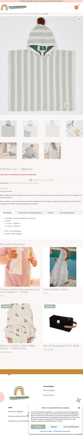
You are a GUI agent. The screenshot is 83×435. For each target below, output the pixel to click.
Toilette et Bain (28, 14)
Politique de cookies (46, 431)
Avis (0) (50, 213)
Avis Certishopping (67, 213)
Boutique (9, 14)
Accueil (2, 14)
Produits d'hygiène (20, 183)
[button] (79, 408)
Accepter (38, 427)
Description (7, 213)
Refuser (54, 427)
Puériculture (17, 14)
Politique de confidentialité (61, 431)
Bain (11, 183)
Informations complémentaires (30, 213)
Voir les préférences (71, 427)
